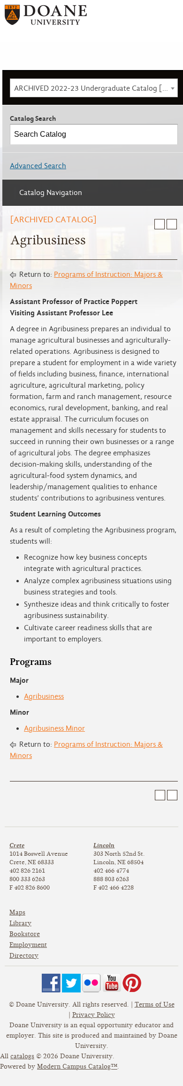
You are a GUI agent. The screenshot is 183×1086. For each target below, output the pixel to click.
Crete (16, 845)
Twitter (71, 983)
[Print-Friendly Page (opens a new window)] (159, 224)
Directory (23, 956)
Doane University (46, 18)
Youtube (111, 983)
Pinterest (131, 983)
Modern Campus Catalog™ (77, 1066)
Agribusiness (44, 696)
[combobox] (94, 87)
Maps (17, 912)
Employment (28, 945)
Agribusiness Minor (54, 728)
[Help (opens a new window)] (172, 224)
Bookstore (24, 934)
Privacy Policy (93, 1015)
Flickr (91, 983)
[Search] (168, 134)
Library (20, 923)
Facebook (51, 983)
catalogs (22, 1056)
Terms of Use (155, 1004)
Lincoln (103, 845)
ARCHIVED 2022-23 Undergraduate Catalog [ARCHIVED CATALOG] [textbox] (95, 88)
